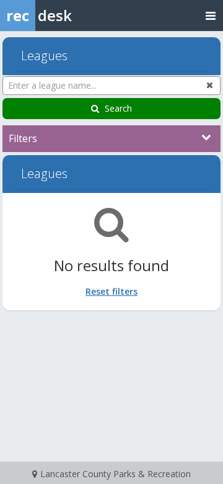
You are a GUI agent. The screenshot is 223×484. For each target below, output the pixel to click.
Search (118, 108)
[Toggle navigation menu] (211, 15)
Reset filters (111, 291)
